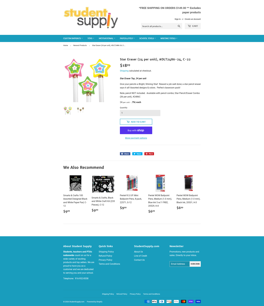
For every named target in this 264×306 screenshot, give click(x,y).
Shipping (124, 70)
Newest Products (80, 45)
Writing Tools (168, 38)
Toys (90, 38)
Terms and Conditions (109, 264)
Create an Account (193, 19)
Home (65, 45)
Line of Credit (140, 256)
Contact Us (139, 260)
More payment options (136, 138)
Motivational (106, 38)
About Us (138, 251)
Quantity (123, 108)
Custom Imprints (72, 38)
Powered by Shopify (94, 302)
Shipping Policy (106, 251)
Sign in (178, 19)
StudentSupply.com (76, 302)
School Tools (146, 38)
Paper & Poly (126, 38)
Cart (195, 26)
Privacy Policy (105, 260)
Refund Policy (105, 256)
